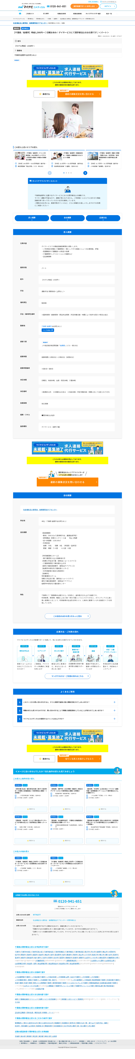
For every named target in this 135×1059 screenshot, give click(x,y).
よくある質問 (112, 1041)
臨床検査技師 (52, 1043)
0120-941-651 (57, 6)
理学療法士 (31, 18)
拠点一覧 (109, 13)
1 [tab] (67, 137)
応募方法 (103, 217)
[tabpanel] (67, 119)
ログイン (108, 6)
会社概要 (67, 217)
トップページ (20, 13)
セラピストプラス (100, 1043)
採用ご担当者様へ (93, 1)
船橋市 (55, 18)
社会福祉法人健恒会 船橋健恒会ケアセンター (40, 509)
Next (85, 173)
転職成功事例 (62, 13)
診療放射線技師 (74, 1043)
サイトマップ (101, 1041)
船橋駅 (62, 345)
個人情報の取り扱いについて (68, 1041)
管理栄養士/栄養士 (87, 1043)
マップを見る (47, 330)
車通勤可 (16, 60)
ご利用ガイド (30, 13)
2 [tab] (66, 173)
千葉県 (49, 18)
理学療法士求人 (40, 18)
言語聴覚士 (42, 1043)
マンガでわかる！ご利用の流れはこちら (67, 676)
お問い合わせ (91, 1041)
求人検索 (46, 13)
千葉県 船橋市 (47, 326)
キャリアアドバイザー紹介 (93, 13)
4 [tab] (71, 173)
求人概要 (31, 217)
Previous (50, 173)
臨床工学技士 (63, 1043)
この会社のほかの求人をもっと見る (67, 616)
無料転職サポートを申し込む (84, 6)
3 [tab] (69, 173)
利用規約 (81, 1041)
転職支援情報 (77, 13)
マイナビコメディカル (19, 18)
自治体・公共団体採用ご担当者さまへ (44, 1041)
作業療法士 (33, 1043)
